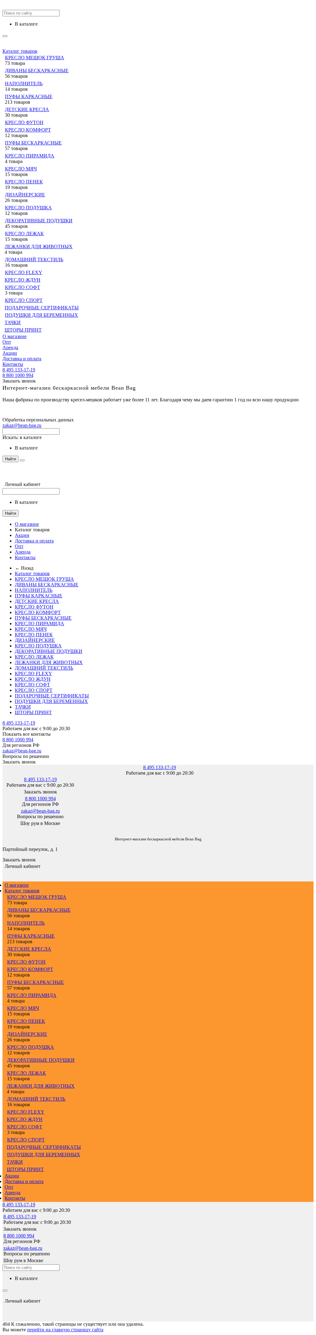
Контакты (12, 364)
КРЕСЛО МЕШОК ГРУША (34, 57)
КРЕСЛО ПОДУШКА (28, 207)
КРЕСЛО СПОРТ (24, 300)
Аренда (10, 347)
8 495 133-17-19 (18, 369)
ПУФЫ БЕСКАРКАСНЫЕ (33, 142)
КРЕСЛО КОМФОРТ (28, 129)
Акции (9, 353)
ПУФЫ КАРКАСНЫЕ (28, 96)
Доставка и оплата (21, 358)
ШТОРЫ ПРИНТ (23, 330)
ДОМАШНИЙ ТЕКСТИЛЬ (34, 259)
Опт (6, 342)
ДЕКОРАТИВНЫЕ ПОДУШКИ (39, 220)
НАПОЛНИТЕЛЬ (24, 83)
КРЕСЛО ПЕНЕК (24, 181)
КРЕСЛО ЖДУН (22, 279)
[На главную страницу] (2, 829)
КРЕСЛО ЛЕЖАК (24, 233)
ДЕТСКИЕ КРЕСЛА (27, 109)
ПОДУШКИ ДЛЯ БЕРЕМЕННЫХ (41, 315)
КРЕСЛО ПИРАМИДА (29, 155)
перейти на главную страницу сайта (65, 1329)
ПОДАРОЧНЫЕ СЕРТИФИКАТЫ (42, 307)
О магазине (14, 336)
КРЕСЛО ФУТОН (24, 122)
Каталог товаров (19, 51)
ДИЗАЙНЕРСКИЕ (25, 194)
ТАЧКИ (13, 322)
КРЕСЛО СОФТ (22, 287)
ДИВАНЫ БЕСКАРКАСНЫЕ (37, 70)
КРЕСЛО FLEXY (23, 272)
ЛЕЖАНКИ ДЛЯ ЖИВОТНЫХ (39, 246)
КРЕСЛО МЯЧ (21, 168)
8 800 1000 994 (17, 375)
